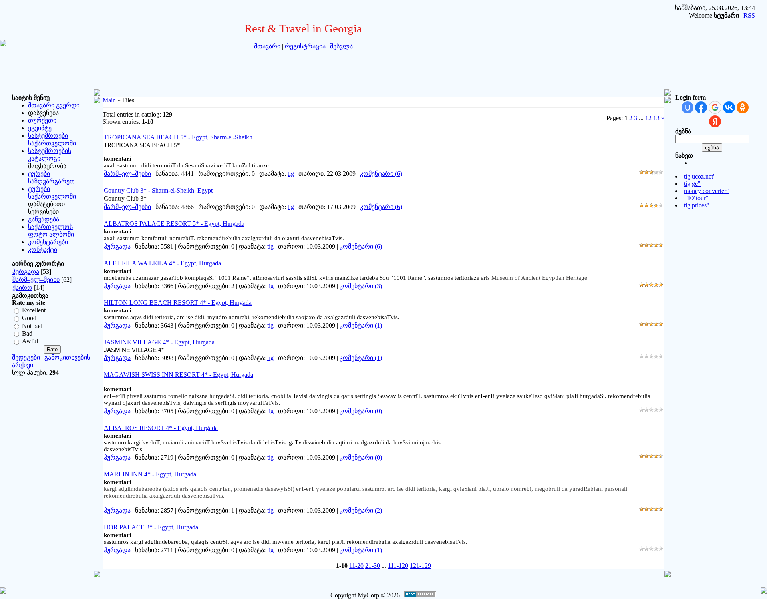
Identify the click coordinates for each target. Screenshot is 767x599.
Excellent (34, 310)
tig (291, 173)
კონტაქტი (42, 249)
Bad (27, 333)
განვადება (43, 219)
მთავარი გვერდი (53, 105)
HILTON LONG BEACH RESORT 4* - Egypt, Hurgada (178, 302)
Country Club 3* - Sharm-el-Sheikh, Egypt (158, 190)
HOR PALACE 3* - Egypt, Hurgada (151, 527)
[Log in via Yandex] (715, 121)
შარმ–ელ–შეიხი (36, 279)
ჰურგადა (25, 271)
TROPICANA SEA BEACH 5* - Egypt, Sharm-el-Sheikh (178, 137)
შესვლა (341, 46)
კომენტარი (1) (361, 325)
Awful (30, 341)
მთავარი (267, 46)
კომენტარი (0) (361, 411)
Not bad (32, 325)
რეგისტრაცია (305, 46)
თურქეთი (42, 120)
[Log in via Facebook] (701, 107)
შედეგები (26, 357)
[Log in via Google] (715, 107)
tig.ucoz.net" (700, 176)
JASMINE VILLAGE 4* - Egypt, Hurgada (159, 342)
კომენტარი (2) (361, 510)
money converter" (706, 190)
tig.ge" (692, 183)
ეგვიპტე (40, 128)
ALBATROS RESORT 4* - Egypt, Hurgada (161, 427)
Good (29, 318)
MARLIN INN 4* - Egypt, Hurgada (150, 474)
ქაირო (22, 287)
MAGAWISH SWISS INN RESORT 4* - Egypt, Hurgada (178, 374)
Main (109, 100)
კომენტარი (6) (381, 173)
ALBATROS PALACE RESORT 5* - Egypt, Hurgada (174, 223)
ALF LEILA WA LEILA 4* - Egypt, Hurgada (162, 263)
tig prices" (696, 205)
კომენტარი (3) (361, 286)
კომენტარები (48, 242)
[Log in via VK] (729, 107)
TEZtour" (696, 198)
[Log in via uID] (687, 107)
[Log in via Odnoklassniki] (743, 107)
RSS (749, 15)
